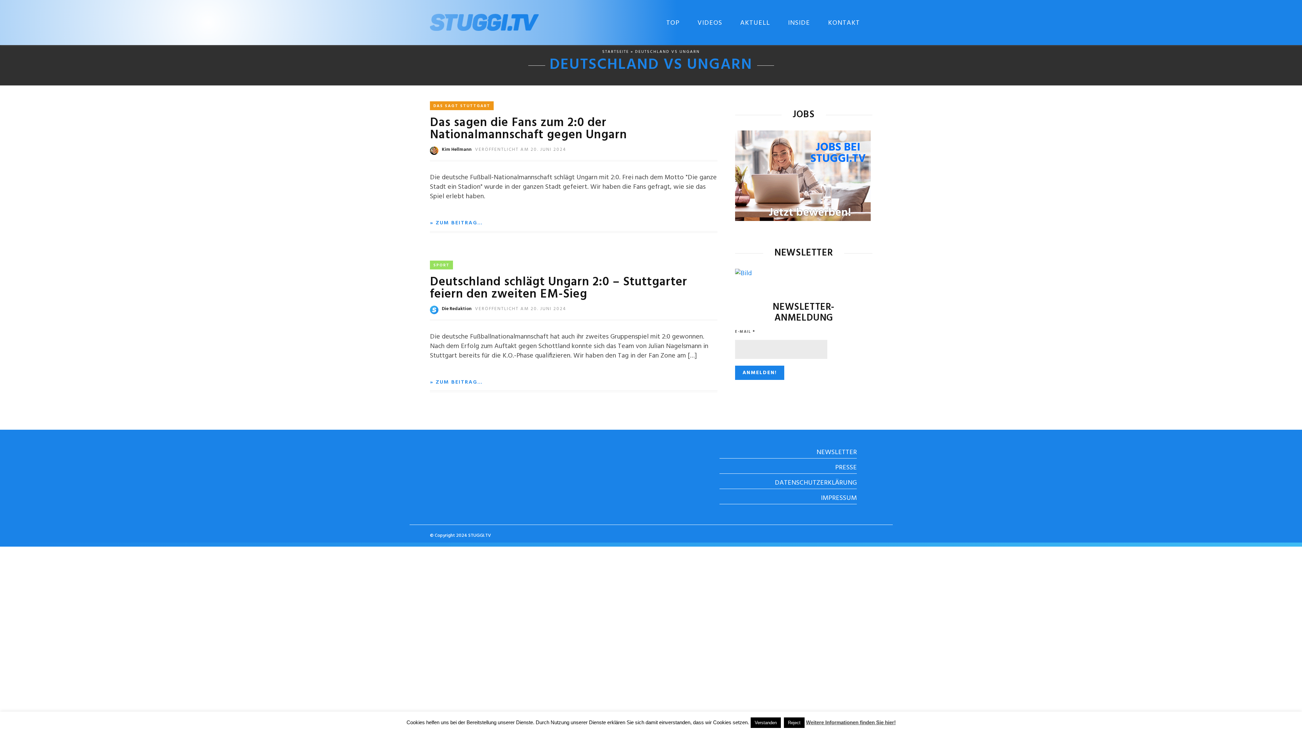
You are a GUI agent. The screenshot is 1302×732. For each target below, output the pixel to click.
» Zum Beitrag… (456, 223)
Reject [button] (794, 722)
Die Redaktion (457, 308)
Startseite (615, 51)
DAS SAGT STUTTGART (461, 106)
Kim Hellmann (457, 149)
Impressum (839, 498)
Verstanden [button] (766, 722)
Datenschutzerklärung (816, 482)
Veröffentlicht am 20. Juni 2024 (520, 149)
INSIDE (799, 23)
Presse (846, 467)
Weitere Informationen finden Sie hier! (851, 722)
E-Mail (745, 332)
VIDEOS (709, 23)
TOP (672, 23)
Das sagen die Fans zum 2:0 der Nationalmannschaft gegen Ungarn (528, 129)
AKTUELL (755, 23)
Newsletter (836, 452)
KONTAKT (844, 23)
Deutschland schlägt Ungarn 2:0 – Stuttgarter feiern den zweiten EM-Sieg (558, 288)
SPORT (441, 265)
